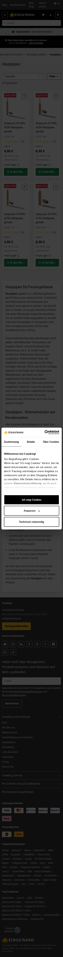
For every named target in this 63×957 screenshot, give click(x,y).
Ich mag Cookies (31, 499)
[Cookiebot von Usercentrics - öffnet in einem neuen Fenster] (45, 432)
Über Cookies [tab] (51, 441)
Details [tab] (31, 441)
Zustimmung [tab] (11, 441)
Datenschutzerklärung (27, 483)
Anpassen (29, 510)
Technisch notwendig (31, 521)
